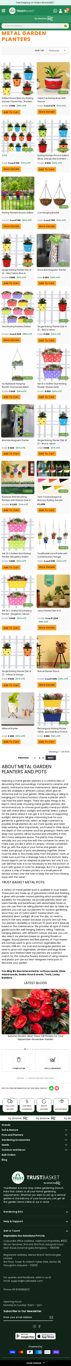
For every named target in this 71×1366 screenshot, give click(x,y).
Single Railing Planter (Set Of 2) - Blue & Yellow (52, 442)
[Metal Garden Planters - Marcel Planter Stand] (53, 651)
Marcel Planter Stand (48, 671)
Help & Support (13, 1221)
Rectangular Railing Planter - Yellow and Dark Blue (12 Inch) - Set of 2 (52, 730)
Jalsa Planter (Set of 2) (49, 610)
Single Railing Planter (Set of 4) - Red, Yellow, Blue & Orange (16, 271)
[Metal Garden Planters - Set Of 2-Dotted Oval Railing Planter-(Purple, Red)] (53, 364)
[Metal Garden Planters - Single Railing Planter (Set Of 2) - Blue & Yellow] (53, 421)
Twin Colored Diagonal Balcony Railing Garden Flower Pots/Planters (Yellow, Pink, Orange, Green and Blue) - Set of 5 (52, 498)
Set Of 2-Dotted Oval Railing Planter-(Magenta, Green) (16, 555)
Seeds (5, 1144)
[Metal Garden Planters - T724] (17, 136)
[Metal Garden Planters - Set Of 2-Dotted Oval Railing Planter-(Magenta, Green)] (17, 534)
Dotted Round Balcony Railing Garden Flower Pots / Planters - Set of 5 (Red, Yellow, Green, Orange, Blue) (18, 100)
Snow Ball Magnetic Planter (51, 269)
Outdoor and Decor (13, 1149)
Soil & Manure (10, 1130)
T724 (4, 155)
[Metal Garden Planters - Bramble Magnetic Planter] (17, 421)
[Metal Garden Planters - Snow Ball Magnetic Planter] (53, 250)
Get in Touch (11, 1230)
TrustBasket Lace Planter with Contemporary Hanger (52, 555)
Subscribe (51, 1317)
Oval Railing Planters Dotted (16, 326)
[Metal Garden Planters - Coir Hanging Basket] (53, 193)
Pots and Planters (12, 1135)
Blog (4, 1159)
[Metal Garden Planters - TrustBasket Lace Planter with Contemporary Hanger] (53, 534)
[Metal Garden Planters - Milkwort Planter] (17, 709)
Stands (6, 1125)
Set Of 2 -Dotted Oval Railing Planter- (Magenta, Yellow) (17, 612)
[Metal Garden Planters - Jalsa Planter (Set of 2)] (53, 591)
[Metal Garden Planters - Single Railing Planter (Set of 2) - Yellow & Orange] (17, 651)
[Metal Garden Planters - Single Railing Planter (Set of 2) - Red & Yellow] (53, 307)
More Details (47, 111)
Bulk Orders (9, 1154)
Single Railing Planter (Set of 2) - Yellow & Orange (16, 673)
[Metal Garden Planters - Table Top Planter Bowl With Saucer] (53, 78)
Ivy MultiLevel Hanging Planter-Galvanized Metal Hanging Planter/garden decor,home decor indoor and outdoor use (15, 385)
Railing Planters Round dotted (17, 212)
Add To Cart (11, 112)
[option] (19, 1060)
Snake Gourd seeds (31, 974)
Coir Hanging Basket (48, 212)
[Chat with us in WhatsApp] (56, 11)
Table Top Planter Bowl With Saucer (51, 100)
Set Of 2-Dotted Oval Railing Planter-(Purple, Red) (52, 385)
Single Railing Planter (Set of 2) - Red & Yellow (52, 328)
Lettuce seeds (49, 971)
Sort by (39, 50)
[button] (23, 1047)
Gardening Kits (13, 1211)
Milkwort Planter (10, 728)
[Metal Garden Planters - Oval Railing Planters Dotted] (17, 307)
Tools (47, 974)
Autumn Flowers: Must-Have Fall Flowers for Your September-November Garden (35, 1037)
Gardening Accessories (16, 1140)
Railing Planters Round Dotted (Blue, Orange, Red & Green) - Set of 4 (53, 157)
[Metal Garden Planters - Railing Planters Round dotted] (17, 193)
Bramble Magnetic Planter (15, 440)
